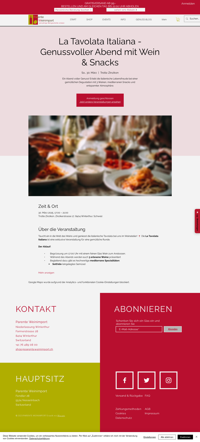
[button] (125, 10)
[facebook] (124, 380)
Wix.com (61, 415)
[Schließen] (196, 437)
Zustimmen (185, 437)
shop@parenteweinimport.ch (34, 349)
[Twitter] (146, 380)
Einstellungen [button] (149, 437)
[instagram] (168, 380)
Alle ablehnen (167, 437)
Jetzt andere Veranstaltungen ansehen (100, 101)
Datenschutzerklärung (39, 438)
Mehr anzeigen (46, 272)
